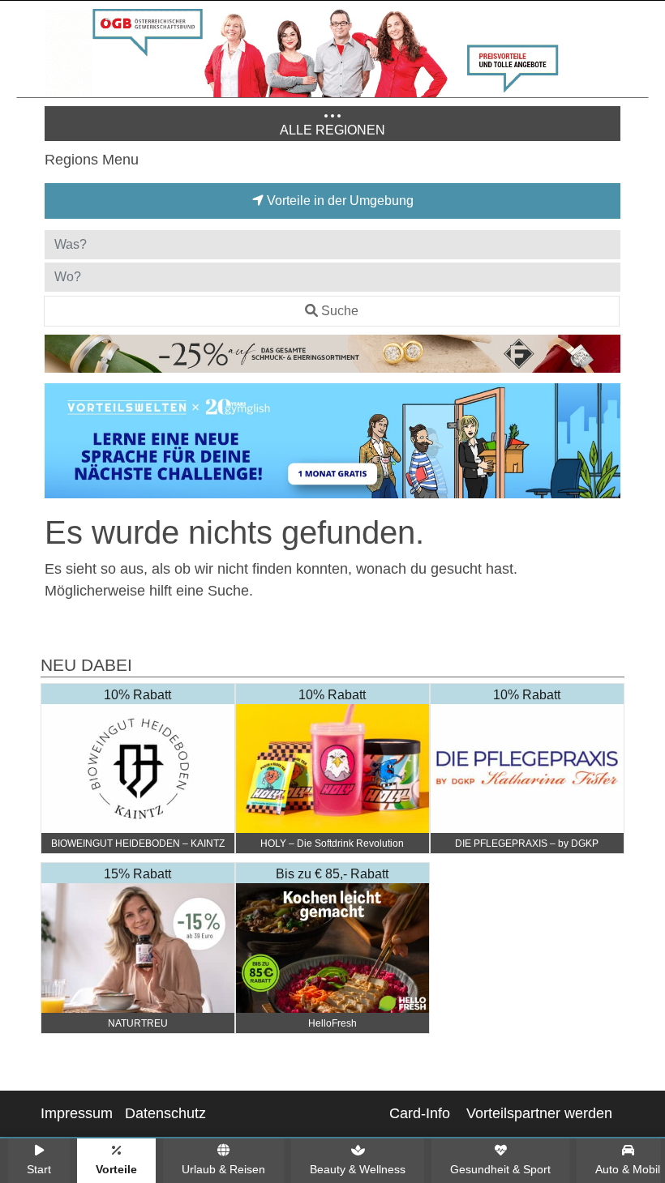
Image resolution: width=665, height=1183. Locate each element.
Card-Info (419, 1113)
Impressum (77, 1113)
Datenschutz (165, 1113)
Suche (339, 311)
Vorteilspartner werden (539, 1113)
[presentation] (60, 444)
